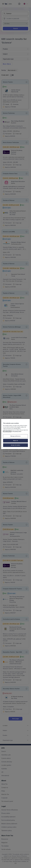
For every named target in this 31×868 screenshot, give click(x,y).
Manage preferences (15, 436)
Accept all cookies (15, 445)
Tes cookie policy (7, 431)
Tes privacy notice (17, 431)
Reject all (15, 440)
